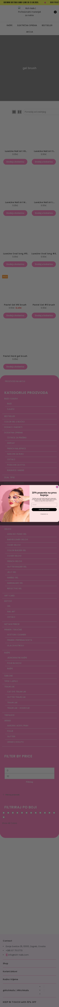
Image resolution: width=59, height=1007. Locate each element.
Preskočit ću (44, 514)
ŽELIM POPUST (44, 509)
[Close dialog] (57, 487)
